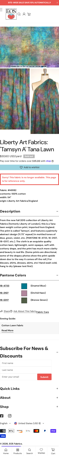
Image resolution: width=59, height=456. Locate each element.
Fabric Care (42, 312)
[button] (29, 14)
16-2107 (4, 292)
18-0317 (4, 299)
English (3, 423)
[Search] (19, 14)
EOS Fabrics (15, 443)
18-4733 (4, 285)
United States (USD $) (29, 423)
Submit (44, 377)
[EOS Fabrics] (11, 14)
